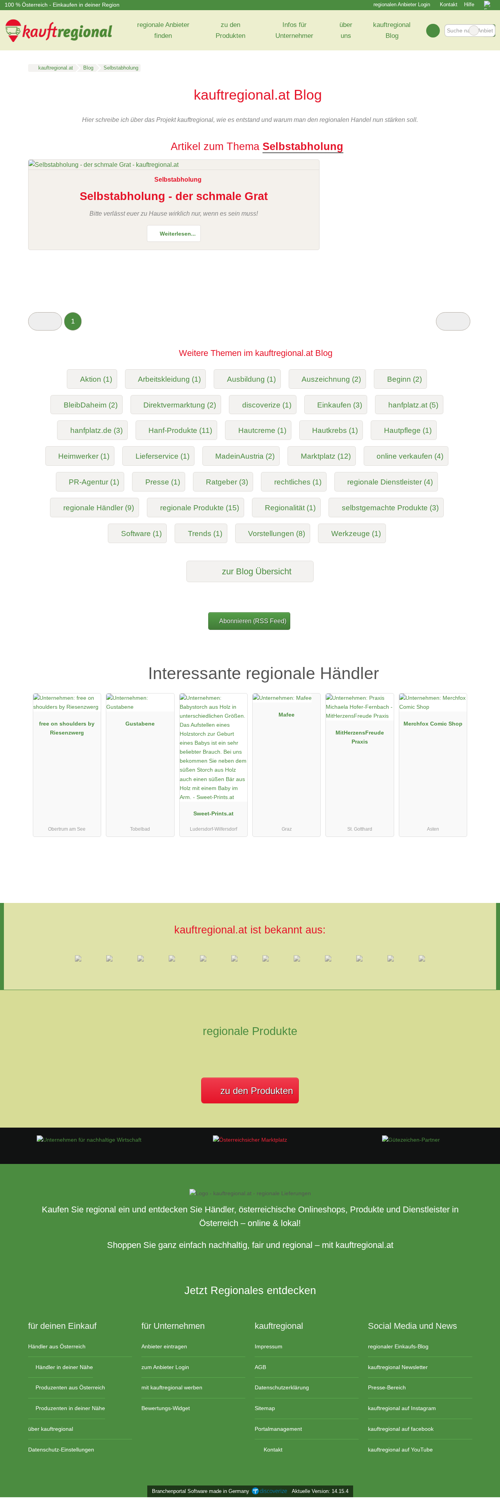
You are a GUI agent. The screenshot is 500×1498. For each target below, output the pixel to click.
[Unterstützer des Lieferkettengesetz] (89, 1140)
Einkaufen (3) (339, 405)
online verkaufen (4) (410, 456)
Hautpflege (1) (408, 430)
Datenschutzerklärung (282, 1387)
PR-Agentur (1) (94, 482)
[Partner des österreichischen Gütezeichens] (411, 1140)
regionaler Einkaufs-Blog (398, 1346)
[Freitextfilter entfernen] (474, 30)
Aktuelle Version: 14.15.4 (320, 1491)
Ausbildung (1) (251, 379)
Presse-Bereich (387, 1387)
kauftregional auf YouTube (400, 1449)
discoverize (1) (266, 405)
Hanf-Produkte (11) (180, 430)
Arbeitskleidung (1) (169, 379)
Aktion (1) (96, 379)
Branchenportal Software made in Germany (199, 1491)
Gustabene (140, 723)
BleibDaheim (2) (91, 405)
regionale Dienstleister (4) (390, 482)
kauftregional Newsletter (398, 1367)
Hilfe (469, 4)
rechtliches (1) (297, 482)
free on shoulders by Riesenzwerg (67, 728)
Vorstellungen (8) (276, 533)
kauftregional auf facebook (401, 1429)
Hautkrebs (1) (335, 430)
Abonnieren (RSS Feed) (252, 621)
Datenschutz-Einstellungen (61, 1449)
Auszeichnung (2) (331, 379)
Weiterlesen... (177, 234)
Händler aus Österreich (57, 1346)
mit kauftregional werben (171, 1387)
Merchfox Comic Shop (433, 723)
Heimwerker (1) (83, 456)
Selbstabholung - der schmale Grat (174, 196)
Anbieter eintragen (164, 1346)
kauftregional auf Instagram (402, 1408)
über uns (345, 30)
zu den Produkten (230, 30)
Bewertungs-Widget (165, 1408)
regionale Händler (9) (98, 508)
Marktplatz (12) (326, 456)
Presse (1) (162, 482)
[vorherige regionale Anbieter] (45, 321)
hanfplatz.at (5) (413, 405)
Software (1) (141, 533)
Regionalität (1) (290, 508)
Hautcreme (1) (262, 430)
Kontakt (448, 4)
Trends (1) (205, 533)
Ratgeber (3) (227, 482)
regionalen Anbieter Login (401, 4)
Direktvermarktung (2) (179, 405)
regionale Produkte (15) (199, 508)
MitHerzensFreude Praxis (360, 737)
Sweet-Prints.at (213, 813)
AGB (260, 1367)
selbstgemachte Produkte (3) (390, 508)
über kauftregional (50, 1429)
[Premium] (456, 662)
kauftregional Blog (392, 30)
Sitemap (265, 1408)
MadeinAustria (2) (245, 456)
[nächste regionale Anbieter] (453, 321)
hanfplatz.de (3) (96, 430)
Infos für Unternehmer (294, 30)
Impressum (268, 1346)
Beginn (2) (404, 379)
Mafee (287, 714)
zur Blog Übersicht (255, 571)
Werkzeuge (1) (356, 533)
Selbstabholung (178, 179)
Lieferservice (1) (162, 456)
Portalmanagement (278, 1429)
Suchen (489, 30)
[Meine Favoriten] (433, 30)
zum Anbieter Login (165, 1367)
